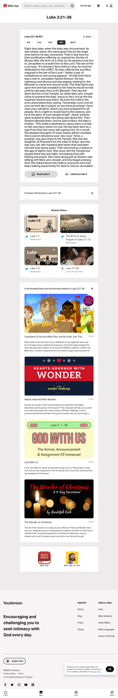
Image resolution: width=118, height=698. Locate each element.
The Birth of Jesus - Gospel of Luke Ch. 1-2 (80, 238)
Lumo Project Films (74, 271)
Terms (20, 673)
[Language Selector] (98, 6)
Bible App (44, 565)
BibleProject (35, 239)
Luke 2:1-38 (75, 268)
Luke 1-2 (37, 235)
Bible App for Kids (72, 565)
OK (110, 669)
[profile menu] (109, 6)
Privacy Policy (9, 673)
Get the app (85, 5)
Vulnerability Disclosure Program (18, 677)
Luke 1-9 (38, 268)
